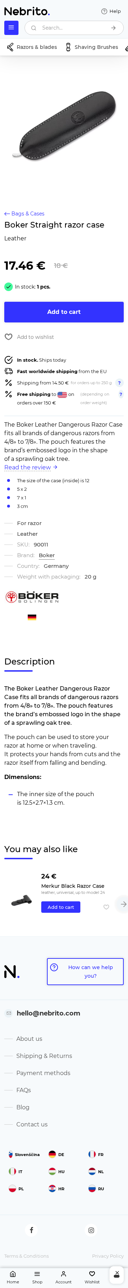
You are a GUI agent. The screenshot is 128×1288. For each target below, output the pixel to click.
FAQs (23, 1090)
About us (29, 1038)
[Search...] (113, 28)
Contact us (32, 1124)
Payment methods (43, 1073)
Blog (23, 1107)
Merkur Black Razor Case (73, 886)
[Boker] (32, 597)
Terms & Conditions (26, 1256)
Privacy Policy (108, 1256)
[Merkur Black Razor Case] (21, 894)
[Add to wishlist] (106, 907)
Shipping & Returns (44, 1056)
